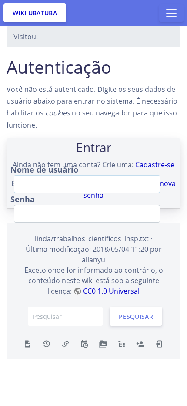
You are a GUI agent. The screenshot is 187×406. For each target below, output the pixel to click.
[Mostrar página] (27, 343)
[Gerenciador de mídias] (103, 343)
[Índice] (121, 343)
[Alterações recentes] (84, 343)
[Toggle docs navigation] (171, 13)
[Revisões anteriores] (46, 343)
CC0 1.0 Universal (111, 291)
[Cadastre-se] (140, 343)
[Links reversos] (65, 343)
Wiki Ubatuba (35, 13)
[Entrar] (159, 343)
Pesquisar (136, 316)
